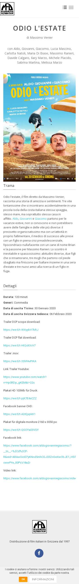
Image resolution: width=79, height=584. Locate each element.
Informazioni (43, 579)
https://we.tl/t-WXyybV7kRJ (20, 329)
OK (23, 579)
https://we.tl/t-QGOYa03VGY (21, 429)
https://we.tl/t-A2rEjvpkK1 (19, 414)
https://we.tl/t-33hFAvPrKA (19, 361)
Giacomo (41, 219)
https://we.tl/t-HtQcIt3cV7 (19, 345)
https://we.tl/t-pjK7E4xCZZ (20, 398)
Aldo (15, 219)
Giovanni (26, 219)
